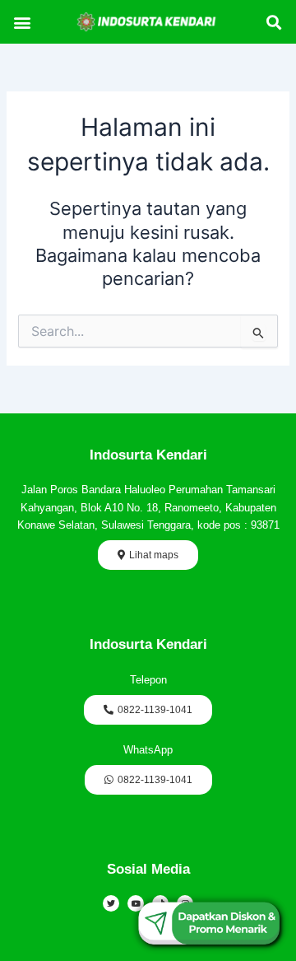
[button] (22, 21)
